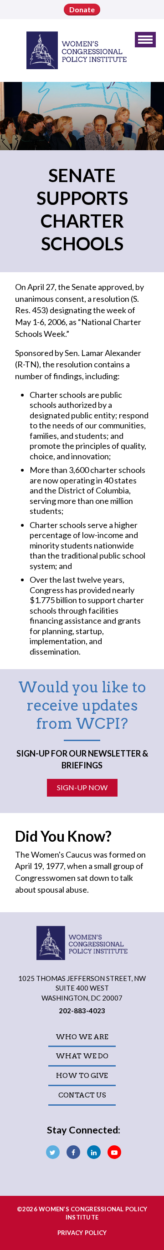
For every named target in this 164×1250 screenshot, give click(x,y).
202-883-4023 (82, 1010)
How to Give (82, 1076)
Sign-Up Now (82, 787)
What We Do (82, 1056)
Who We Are (82, 1037)
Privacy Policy (82, 1232)
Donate (82, 9)
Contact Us (82, 1095)
